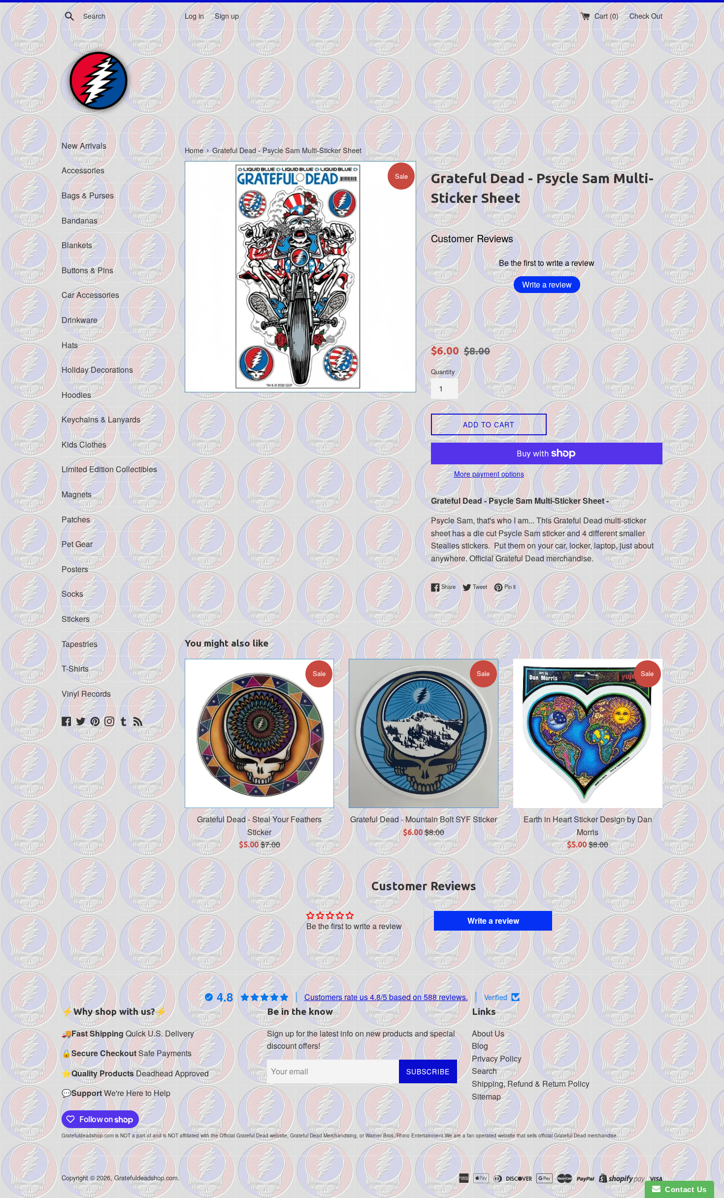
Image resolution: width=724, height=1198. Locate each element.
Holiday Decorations (97, 369)
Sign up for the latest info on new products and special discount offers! (361, 1040)
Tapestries (80, 643)
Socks (72, 593)
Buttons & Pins (87, 270)
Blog (480, 1045)
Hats (70, 345)
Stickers (76, 618)
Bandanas (80, 220)
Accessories (83, 170)
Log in (194, 15)
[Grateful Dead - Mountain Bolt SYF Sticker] (423, 733)
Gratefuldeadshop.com (146, 1177)
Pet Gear (77, 544)
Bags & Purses (88, 195)
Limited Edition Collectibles (109, 469)
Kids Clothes (84, 444)
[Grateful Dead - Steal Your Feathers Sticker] (259, 733)
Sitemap (486, 1096)
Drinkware (80, 319)
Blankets (77, 245)
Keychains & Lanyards (101, 419)
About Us (488, 1033)
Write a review (547, 284)
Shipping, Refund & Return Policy (531, 1083)
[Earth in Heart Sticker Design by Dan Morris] (587, 733)
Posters (75, 569)
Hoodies (76, 394)
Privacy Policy (497, 1058)
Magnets (77, 494)
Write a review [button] (493, 920)
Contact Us (683, 1189)
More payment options (489, 474)
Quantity (443, 371)
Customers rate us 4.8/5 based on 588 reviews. (386, 997)
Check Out (645, 15)
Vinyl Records (86, 693)
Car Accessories (90, 294)
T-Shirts (75, 668)
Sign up (227, 15)
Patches (76, 519)
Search (484, 1070)
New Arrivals (84, 145)
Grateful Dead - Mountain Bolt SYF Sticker (423, 819)
